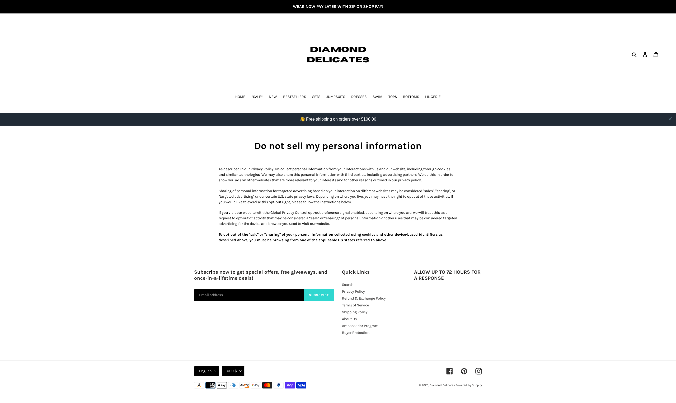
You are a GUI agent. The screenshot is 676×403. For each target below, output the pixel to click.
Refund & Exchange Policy (364, 298)
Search (347, 284)
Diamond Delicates (442, 385)
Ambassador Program (360, 326)
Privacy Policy (353, 291)
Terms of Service (355, 305)
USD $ (232, 371)
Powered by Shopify (469, 385)
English (205, 371)
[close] (670, 119)
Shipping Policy (355, 312)
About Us (349, 319)
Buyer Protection (355, 332)
